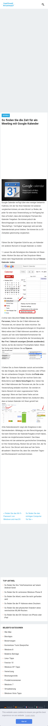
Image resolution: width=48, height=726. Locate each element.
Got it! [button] (24, 721)
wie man (7, 632)
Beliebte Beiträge (11, 654)
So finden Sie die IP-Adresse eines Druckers (22, 603)
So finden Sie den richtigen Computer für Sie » (33, 516)
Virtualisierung (10, 689)
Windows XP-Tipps (12, 667)
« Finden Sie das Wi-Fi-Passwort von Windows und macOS (12, 516)
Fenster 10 (8, 663)
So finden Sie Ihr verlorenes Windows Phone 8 (23, 592)
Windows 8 (8, 649)
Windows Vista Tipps (13, 693)
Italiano (40, 707)
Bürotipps (8, 636)
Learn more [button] (30, 715)
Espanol (20, 707)
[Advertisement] (24, 34)
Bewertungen (9, 641)
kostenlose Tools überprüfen (16, 645)
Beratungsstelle (11, 676)
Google (6, 115)
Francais (30, 707)
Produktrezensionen (12, 680)
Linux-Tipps (9, 658)
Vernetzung (9, 671)
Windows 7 (8, 684)
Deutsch (9, 707)
